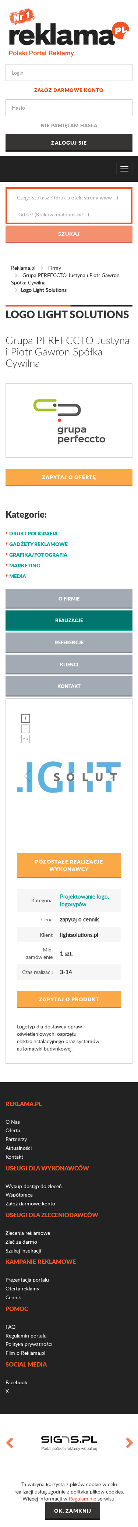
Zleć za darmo (21, 1241)
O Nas (13, 1121)
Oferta (13, 1130)
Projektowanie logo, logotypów (84, 900)
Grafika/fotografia (38, 554)
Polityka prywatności (29, 1343)
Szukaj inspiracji (23, 1250)
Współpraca (19, 1194)
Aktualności (19, 1147)
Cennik (13, 1297)
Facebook (16, 1382)
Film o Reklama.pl (25, 1352)
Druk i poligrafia (33, 533)
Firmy (54, 267)
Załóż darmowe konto (69, 89)
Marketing (24, 565)
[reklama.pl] (69, 31)
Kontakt (69, 686)
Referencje (69, 642)
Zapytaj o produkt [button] (69, 999)
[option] (69, 1443)
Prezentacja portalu (27, 1279)
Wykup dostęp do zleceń (34, 1186)
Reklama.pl (23, 267)
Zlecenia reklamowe (28, 1232)
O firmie (69, 598)
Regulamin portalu (26, 1335)
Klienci (69, 664)
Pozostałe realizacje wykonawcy (69, 865)
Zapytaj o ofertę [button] (69, 477)
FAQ (10, 1326)
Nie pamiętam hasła (69, 125)
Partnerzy (16, 1138)
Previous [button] (9, 1443)
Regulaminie (82, 1498)
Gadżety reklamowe (38, 544)
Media (17, 576)
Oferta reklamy (22, 1288)
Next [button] (129, 1443)
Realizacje (69, 620)
